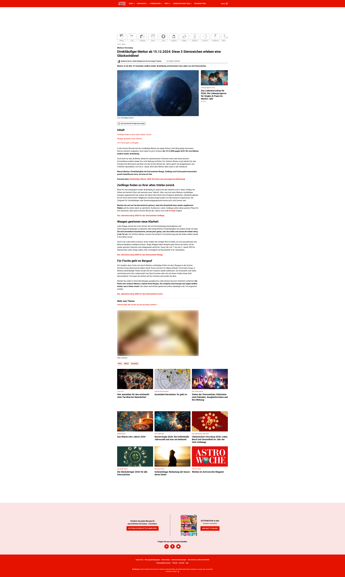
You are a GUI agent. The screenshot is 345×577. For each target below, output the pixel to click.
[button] (158, 136)
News (123, 44)
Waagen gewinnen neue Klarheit (129, 139)
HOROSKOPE (141, 3)
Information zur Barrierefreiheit (198, 560)
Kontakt (181, 563)
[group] (171, 38)
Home (119, 44)
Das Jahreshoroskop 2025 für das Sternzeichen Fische (139, 294)
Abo (187, 563)
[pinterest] (166, 546)
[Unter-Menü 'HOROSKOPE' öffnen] (147, 3)
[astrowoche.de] (122, 3)
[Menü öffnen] (227, 4)
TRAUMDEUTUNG (200, 3)
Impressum (139, 560)
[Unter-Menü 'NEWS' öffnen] (134, 3)
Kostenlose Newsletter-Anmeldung (142, 528)
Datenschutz (165, 560)
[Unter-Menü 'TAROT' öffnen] (170, 3)
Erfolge (172, 211)
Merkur (126, 363)
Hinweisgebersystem (163, 563)
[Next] (226, 38)
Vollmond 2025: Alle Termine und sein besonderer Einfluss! (136, 305)
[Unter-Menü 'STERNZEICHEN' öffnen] (161, 3)
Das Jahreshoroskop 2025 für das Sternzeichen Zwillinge (140, 215)
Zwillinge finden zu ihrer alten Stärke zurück (134, 134)
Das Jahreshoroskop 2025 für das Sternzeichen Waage (140, 255)
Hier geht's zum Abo (210, 528)
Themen (175, 563)
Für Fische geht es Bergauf (128, 143)
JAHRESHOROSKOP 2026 (181, 3)
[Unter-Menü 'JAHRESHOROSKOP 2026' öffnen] (191, 3)
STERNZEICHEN (155, 3)
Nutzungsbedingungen (152, 560)
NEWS (131, 3)
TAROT (166, 3)
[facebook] (172, 546)
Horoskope (134, 363)
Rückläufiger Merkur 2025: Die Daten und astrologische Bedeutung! (157, 179)
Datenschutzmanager (179, 560)
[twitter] (178, 546)
